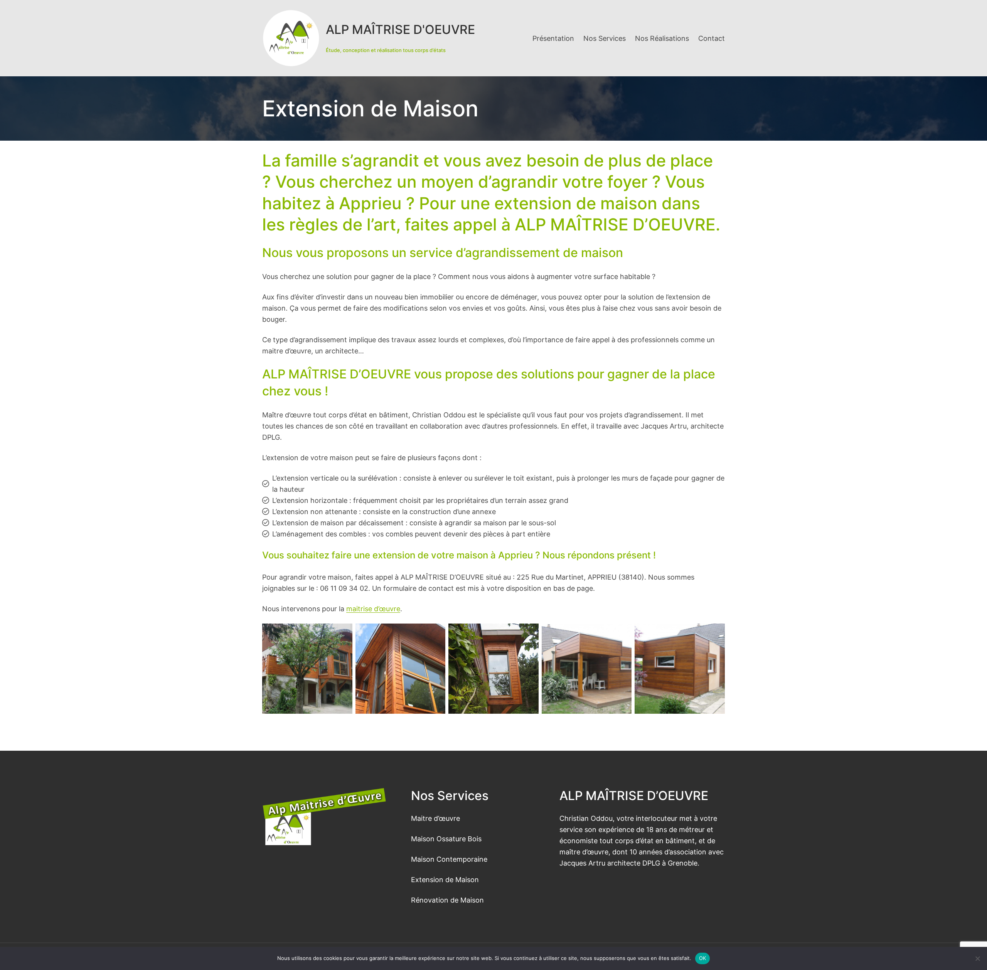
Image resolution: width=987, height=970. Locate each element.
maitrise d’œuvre (373, 608)
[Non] (977, 958)
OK (702, 958)
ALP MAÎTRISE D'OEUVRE (400, 29)
